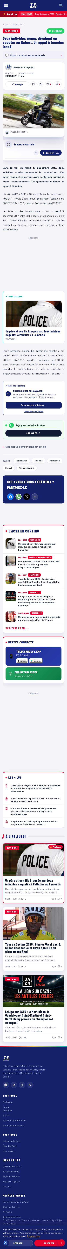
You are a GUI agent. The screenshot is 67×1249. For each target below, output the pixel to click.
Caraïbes (7, 1110)
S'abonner (57, 30)
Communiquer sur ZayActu (15, 1201)
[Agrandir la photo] (33, 111)
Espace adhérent (11, 1171)
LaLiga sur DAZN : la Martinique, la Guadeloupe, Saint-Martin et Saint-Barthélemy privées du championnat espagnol (29, 1017)
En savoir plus (33, 1236)
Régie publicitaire (11, 1176)
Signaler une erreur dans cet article (25, 446)
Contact (7, 1186)
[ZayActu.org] (33, 5)
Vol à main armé (26, 468)
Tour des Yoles (10, 1145)
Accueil (6, 24)
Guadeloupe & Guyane (13, 1125)
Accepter (49, 1243)
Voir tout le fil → (17, 628)
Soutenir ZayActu (11, 1181)
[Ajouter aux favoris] (40, 84)
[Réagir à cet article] (33, 84)
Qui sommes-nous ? (12, 1166)
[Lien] (35, 496)
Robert (8, 468)
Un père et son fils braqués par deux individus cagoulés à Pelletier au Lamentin (33, 882)
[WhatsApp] (18, 496)
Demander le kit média (33, 411)
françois (38, 460)
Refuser (18, 1243)
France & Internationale (14, 1120)
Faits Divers (21, 460)
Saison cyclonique (11, 1141)
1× (36, 152)
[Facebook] (10, 496)
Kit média (7, 1211)
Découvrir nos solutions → (34, 405)
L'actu (6, 1106)
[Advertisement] (33, 729)
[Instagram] (22, 1085)
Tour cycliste (9, 1150)
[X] (26, 496)
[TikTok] (14, 1085)
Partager (19, 84)
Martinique (17, 24)
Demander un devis (12, 1216)
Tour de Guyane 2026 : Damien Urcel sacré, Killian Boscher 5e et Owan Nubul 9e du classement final (33, 948)
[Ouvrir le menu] (6, 5)
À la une (6, 1115)
